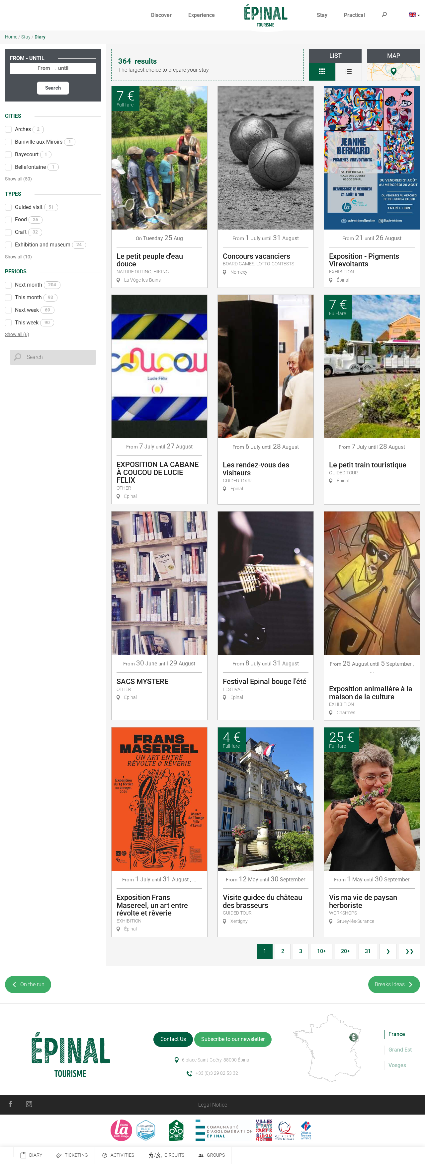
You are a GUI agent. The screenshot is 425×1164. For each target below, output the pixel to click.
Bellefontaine (34, 167)
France (396, 1034)
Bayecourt (31, 154)
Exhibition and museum (48, 244)
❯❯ (409, 951)
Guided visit (34, 207)
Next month (35, 285)
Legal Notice (212, 1105)
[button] (161, 15)
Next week (32, 310)
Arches (27, 129)
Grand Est (400, 1050)
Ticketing (76, 1155)
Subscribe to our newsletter (233, 1039)
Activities (122, 1155)
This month (34, 297)
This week (32, 322)
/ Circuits (169, 1155)
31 (368, 951)
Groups (216, 1155)
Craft (26, 232)
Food (26, 219)
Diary (35, 1155)
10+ (321, 951)
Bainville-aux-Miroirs (43, 142)
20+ (345, 951)
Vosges (397, 1065)
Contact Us (173, 1039)
